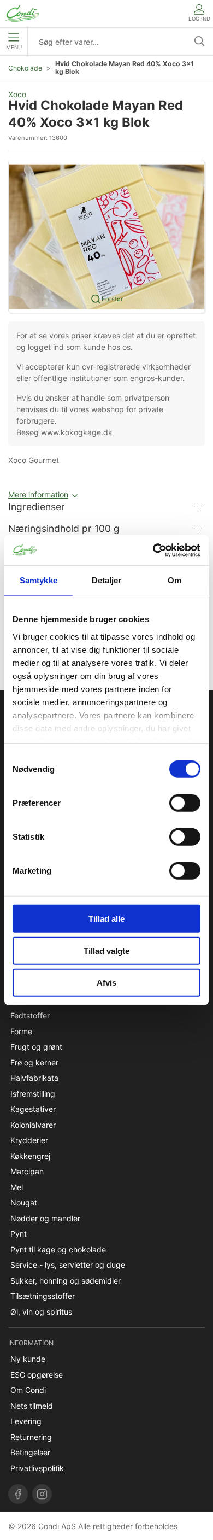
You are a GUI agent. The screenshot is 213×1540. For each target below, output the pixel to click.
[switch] (184, 803)
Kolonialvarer (33, 1124)
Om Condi (28, 1390)
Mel (16, 1187)
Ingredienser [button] (36, 506)
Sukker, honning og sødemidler (65, 1280)
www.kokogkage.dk (77, 432)
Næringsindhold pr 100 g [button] (64, 528)
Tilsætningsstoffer (42, 1296)
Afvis (106, 982)
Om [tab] (174, 580)
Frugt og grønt (36, 1046)
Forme (21, 1031)
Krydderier (29, 1140)
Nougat (23, 1202)
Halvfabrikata (34, 1077)
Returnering (31, 1437)
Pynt (18, 1233)
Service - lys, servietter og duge (67, 1264)
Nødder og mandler (45, 1218)
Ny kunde (27, 1358)
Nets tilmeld (31, 1405)
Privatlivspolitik (37, 1468)
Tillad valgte (106, 950)
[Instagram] (42, 1494)
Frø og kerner (34, 1062)
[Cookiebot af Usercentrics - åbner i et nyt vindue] (153, 550)
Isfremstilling (32, 1093)
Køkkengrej (30, 1156)
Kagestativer (33, 1109)
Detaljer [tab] (107, 580)
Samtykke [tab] (38, 580)
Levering (26, 1421)
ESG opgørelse (36, 1374)
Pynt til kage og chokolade (58, 1249)
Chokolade (25, 68)
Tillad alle (106, 918)
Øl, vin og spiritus (41, 1311)
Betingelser (30, 1452)
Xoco (17, 94)
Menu (14, 47)
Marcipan (27, 1171)
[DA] (22, 13)
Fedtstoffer (30, 1015)
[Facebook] (18, 1494)
